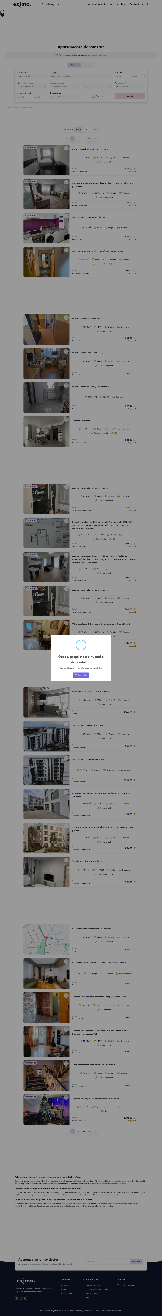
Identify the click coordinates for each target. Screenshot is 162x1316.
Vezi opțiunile (81, 675)
